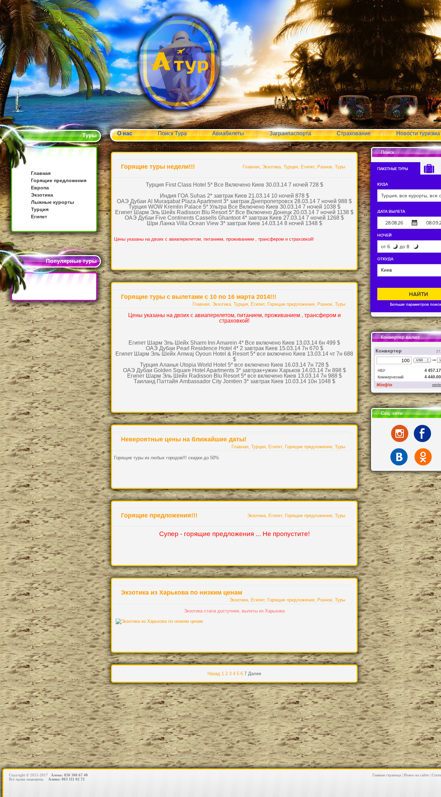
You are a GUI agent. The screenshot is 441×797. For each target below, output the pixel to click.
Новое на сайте (416, 775)
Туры (340, 166)
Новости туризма (418, 133)
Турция (40, 209)
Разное (324, 166)
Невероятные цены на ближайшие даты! (183, 439)
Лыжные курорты (52, 202)
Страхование (354, 133)
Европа (40, 187)
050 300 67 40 (76, 775)
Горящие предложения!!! (159, 515)
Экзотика (42, 195)
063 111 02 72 (73, 779)
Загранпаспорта (290, 133)
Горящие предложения (58, 180)
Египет (39, 216)
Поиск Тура (172, 133)
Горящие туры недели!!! (158, 166)
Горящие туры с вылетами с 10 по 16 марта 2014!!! (198, 296)
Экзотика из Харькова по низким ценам (181, 592)
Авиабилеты (228, 133)
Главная (41, 173)
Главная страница (386, 775)
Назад (213, 673)
